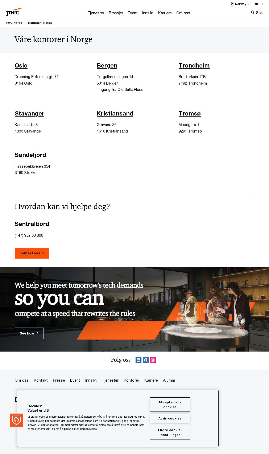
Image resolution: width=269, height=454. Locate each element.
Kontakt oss (30, 253)
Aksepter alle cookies (170, 404)
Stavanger (29, 113)
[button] (16, 420)
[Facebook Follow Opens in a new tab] (146, 360)
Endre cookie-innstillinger (170, 432)
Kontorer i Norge (40, 22)
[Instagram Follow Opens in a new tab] (153, 360)
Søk (259, 12)
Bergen (107, 65)
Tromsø (190, 113)
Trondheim (194, 65)
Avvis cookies (169, 418)
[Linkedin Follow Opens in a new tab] (138, 360)
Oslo (21, 65)
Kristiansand (115, 113)
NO (257, 4)
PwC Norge (14, 22)
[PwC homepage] (13, 10)
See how (27, 333)
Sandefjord (30, 154)
